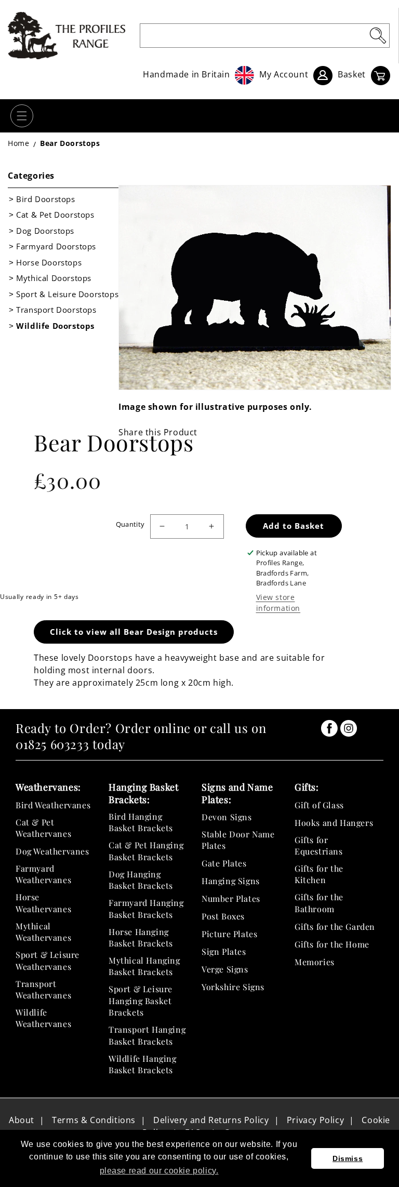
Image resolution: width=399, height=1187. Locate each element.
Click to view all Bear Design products (134, 631)
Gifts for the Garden (335, 926)
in (329, 728)
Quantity (130, 524)
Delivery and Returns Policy (211, 1120)
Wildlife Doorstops (55, 326)
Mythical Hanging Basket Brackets (144, 966)
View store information (278, 602)
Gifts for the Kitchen (319, 874)
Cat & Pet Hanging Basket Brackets (146, 850)
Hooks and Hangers (334, 822)
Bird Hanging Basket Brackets (141, 822)
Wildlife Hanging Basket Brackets (143, 1064)
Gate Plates (224, 863)
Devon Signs (227, 816)
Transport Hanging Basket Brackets (147, 1035)
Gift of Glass (319, 804)
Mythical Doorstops (53, 278)
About (21, 1120)
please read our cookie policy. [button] (159, 1170)
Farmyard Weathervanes (43, 874)
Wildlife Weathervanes (43, 1018)
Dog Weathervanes (52, 851)
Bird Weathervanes (53, 804)
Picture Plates (229, 933)
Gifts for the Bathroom (319, 902)
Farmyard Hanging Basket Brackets (146, 908)
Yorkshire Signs (233, 986)
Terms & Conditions (94, 1120)
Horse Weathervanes (43, 902)
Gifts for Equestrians (319, 845)
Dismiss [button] (347, 1158)
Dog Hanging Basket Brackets (141, 880)
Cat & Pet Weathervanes (43, 828)
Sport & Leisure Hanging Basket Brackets (140, 1000)
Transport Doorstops (56, 309)
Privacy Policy (315, 1120)
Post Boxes (223, 916)
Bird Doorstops (45, 199)
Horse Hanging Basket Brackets (141, 937)
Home (18, 143)
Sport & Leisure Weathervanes (47, 960)
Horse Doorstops (49, 262)
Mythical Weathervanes (43, 932)
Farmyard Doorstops (56, 246)
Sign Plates (224, 951)
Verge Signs (225, 969)
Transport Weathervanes (43, 989)
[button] (21, 115)
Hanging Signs (231, 880)
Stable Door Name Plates (238, 840)
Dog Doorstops (45, 230)
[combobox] (264, 35)
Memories (315, 961)
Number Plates (231, 898)
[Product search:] (377, 35)
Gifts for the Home (332, 944)
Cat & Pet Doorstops (55, 214)
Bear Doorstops (70, 143)
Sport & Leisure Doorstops (67, 294)
